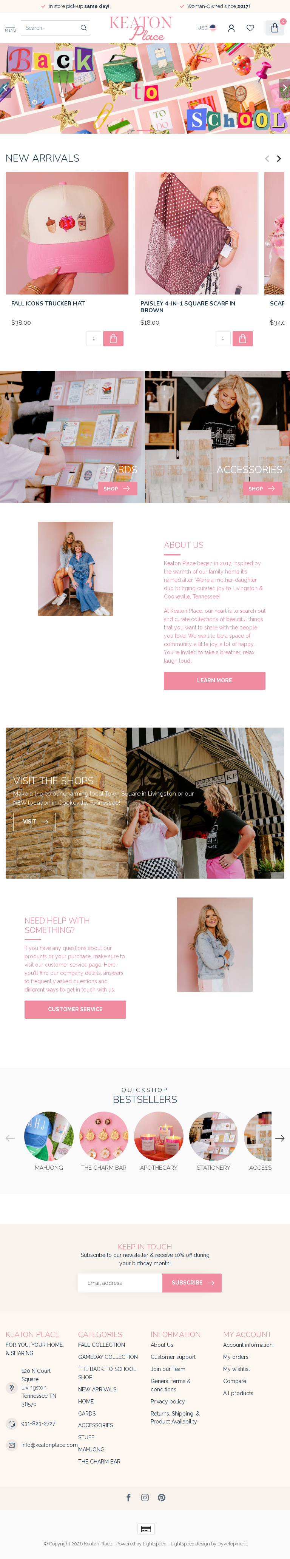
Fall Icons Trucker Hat (48, 303)
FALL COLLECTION (101, 1345)
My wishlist (236, 1369)
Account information (248, 1345)
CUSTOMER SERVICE (75, 1009)
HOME (86, 1402)
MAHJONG (91, 1449)
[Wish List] (250, 27)
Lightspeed (155, 1544)
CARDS (87, 1414)
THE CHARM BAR (99, 1462)
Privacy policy (168, 1402)
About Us (162, 1345)
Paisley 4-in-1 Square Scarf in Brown (187, 307)
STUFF (86, 1437)
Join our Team (168, 1369)
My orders (235, 1357)
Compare (234, 1381)
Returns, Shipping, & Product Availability (175, 1418)
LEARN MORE (214, 680)
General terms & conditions (171, 1385)
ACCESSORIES (95, 1425)
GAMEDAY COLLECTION (108, 1357)
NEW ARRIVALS (97, 1389)
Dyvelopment (232, 1544)
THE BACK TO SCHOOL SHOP (107, 1373)
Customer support (173, 1357)
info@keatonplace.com (50, 1445)
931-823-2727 (38, 1423)
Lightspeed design (190, 1544)
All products (238, 1393)
